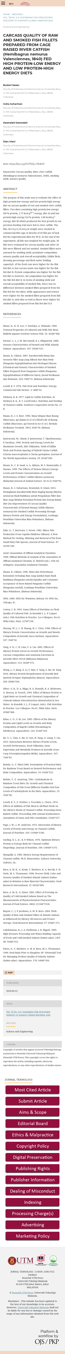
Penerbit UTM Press (22, 1292)
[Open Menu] (3, 3)
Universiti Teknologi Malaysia (33, 1307)
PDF (10, 972)
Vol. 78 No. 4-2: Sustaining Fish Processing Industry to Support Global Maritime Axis (28, 19)
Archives (17, 14)
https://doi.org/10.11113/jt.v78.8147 (26, 164)
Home (6, 14)
